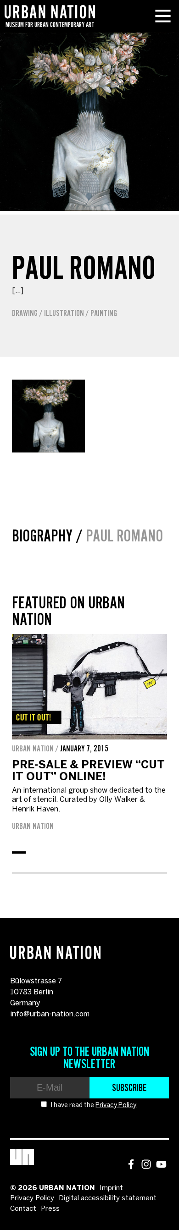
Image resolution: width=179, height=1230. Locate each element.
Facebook (131, 1164)
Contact (23, 1209)
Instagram (146, 1164)
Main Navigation (163, 16)
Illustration (64, 313)
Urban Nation (33, 826)
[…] (17, 290)
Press (50, 1209)
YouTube (161, 1164)
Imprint (111, 1188)
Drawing (25, 313)
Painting (103, 313)
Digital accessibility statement (108, 1198)
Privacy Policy (115, 1106)
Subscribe (129, 1087)
